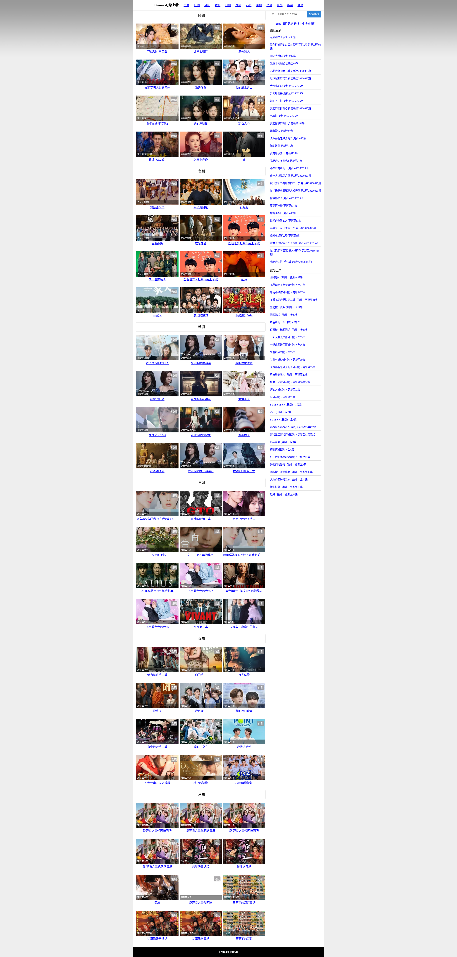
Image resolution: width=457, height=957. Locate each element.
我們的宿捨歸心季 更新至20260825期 (290, 108)
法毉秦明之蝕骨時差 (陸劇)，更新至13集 (292, 367)
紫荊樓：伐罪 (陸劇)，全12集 (286, 307)
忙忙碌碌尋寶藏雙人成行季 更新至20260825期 (295, 190)
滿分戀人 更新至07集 (281, 130)
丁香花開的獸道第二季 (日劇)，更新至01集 (294, 299)
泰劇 (238, 5)
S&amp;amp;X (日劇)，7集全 (286, 404)
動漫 (300, 5)
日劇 (228, 5)
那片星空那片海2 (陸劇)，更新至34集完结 (293, 427)
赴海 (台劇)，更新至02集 (284, 494)
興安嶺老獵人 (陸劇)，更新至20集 (289, 374)
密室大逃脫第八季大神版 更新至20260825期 (294, 243)
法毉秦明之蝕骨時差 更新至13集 (288, 138)
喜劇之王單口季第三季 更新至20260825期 (293, 228)
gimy (278, 23)
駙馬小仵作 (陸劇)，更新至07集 (287, 292)
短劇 (269, 5)
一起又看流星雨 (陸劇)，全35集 (287, 337)
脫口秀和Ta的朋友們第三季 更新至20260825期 (295, 183)
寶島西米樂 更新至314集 (283, 205)
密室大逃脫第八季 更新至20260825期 (290, 175)
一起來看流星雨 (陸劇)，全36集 (287, 344)
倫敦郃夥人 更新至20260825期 (286, 198)
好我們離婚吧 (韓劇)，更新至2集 (288, 464)
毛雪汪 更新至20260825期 (284, 115)
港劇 (249, 5)
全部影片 (310, 23)
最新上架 (299, 23)
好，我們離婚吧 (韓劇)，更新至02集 (290, 457)
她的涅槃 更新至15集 (281, 145)
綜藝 (290, 5)
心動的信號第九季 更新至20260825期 (290, 71)
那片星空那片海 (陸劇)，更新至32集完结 (292, 434)
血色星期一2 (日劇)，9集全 (285, 322)
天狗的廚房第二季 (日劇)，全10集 (289, 479)
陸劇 (197, 5)
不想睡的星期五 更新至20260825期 (289, 168)
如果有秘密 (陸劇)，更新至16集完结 (290, 382)
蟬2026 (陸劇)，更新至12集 (285, 389)
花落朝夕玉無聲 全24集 (283, 37)
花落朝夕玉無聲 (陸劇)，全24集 (287, 284)
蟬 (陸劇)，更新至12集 (282, 397)
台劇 (207, 5)
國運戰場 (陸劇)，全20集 (284, 314)
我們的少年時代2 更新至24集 (286, 160)
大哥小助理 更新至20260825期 (286, 85)
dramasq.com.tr (228, 951)
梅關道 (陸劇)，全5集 (282, 449)
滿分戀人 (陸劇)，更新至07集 (286, 277)
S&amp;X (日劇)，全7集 (283, 419)
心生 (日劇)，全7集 (280, 412)
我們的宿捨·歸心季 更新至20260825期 (291, 261)
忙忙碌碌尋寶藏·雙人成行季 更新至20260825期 (294, 252)
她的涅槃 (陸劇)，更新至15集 (286, 487)
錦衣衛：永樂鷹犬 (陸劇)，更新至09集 (291, 472)
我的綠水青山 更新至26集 (284, 153)
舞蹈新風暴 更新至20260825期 (286, 93)
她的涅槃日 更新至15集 (283, 213)
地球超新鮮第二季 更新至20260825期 (290, 78)
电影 (280, 5)
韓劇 (217, 5)
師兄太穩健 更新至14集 (283, 56)
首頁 (186, 5)
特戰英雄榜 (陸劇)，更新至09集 (287, 359)
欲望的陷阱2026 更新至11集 (285, 220)
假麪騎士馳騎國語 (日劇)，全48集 (289, 329)
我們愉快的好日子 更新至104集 (287, 123)
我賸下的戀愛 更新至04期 (284, 63)
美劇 (259, 5)
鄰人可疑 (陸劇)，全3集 (283, 442)
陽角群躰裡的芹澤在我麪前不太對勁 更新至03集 (295, 46)
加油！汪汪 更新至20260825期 (286, 100)
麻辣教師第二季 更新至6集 (285, 235)
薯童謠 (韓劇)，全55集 (282, 352)
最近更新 (288, 23)
